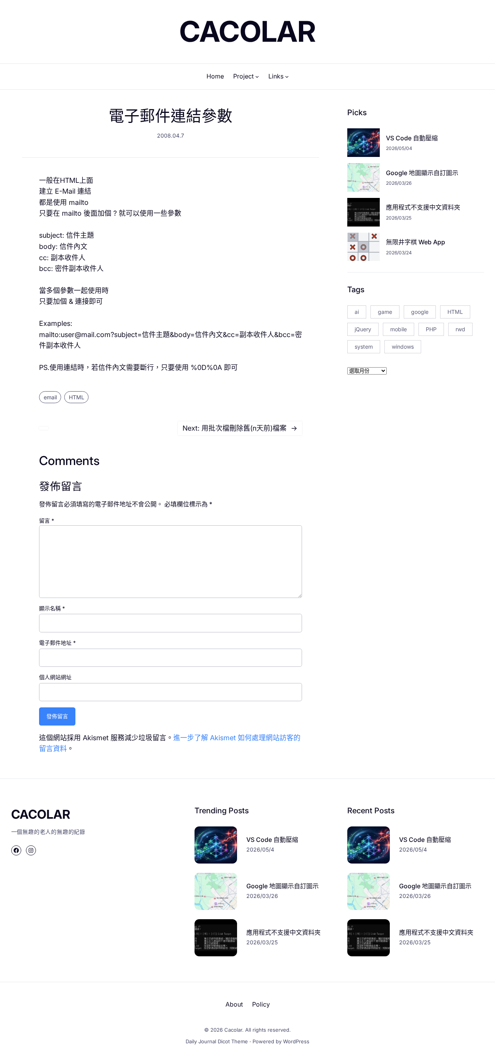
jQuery (363, 329)
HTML (76, 397)
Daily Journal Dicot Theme (217, 1041)
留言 (46, 520)
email (50, 397)
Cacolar (247, 31)
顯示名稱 (52, 608)
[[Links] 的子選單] (287, 76)
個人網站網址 (55, 677)
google (419, 311)
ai (357, 311)
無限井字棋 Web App (415, 242)
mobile (398, 329)
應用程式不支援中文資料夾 (423, 207)
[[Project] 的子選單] (257, 76)
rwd (460, 329)
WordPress (296, 1041)
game (385, 311)
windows (403, 346)
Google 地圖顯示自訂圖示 (422, 173)
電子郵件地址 (57, 642)
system (364, 346)
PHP (431, 329)
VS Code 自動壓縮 (412, 138)
